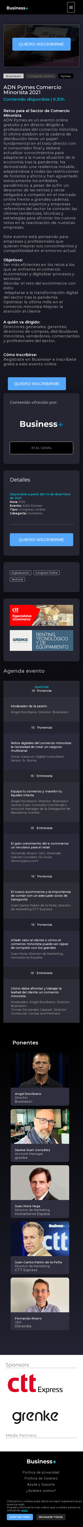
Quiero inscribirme (41, 44)
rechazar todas (51, 1517)
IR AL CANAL (41, 448)
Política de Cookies (41, 1478)
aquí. (24, 1510)
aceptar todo (20, 1517)
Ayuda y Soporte (41, 1484)
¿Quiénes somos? (41, 1491)
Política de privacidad (41, 1472)
